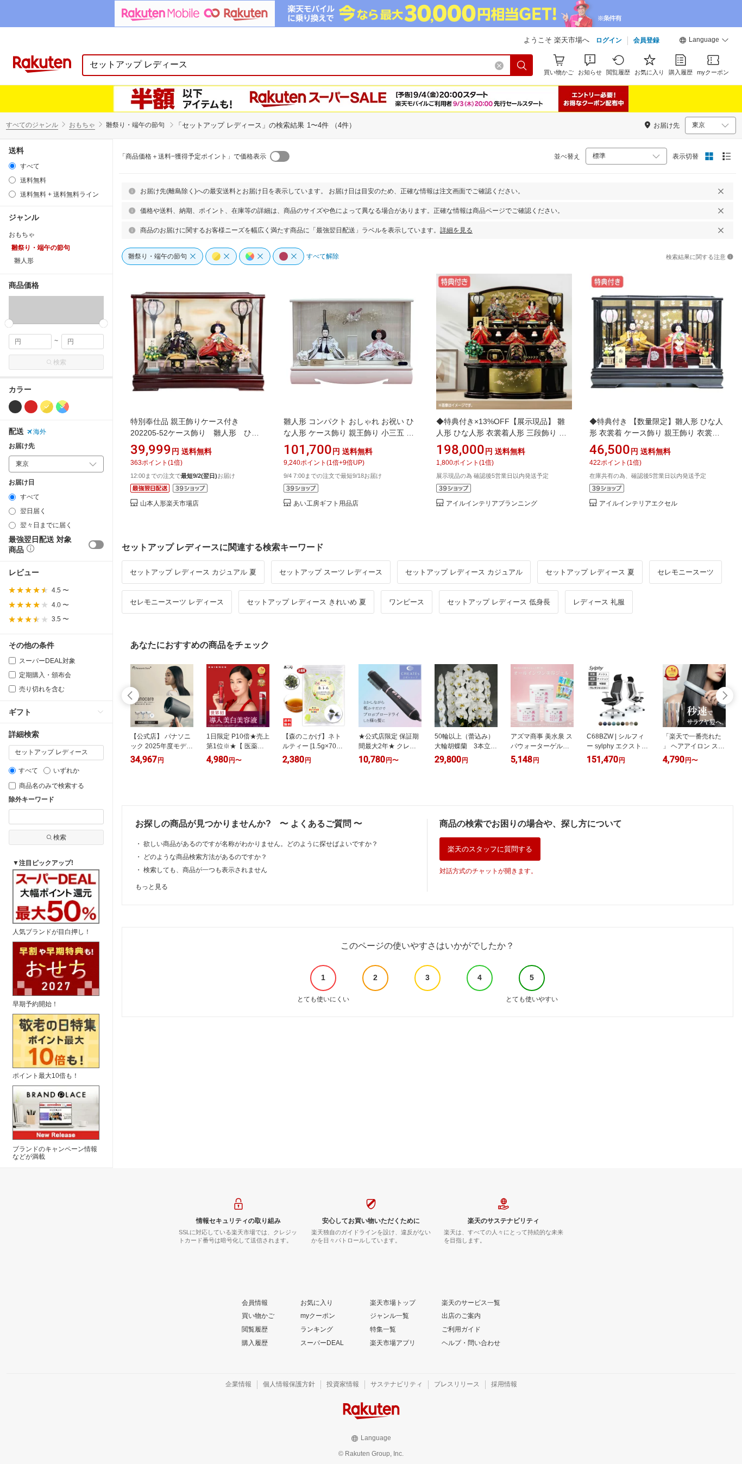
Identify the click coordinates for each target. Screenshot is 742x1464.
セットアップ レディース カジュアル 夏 (193, 572)
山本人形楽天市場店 (169, 503)
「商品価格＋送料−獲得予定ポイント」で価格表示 (192, 156)
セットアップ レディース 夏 (589, 572)
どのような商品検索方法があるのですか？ (205, 857)
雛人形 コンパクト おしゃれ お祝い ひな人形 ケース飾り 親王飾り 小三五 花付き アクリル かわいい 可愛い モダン (349, 433)
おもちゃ (82, 125)
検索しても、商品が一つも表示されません (205, 870)
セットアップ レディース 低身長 (498, 602)
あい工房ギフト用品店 (326, 503)
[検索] (522, 65)
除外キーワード (31, 799)
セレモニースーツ (685, 572)
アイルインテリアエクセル (638, 503)
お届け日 (22, 482)
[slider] (9, 323)
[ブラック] (15, 406)
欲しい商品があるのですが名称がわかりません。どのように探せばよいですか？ (260, 844)
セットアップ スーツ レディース (330, 572)
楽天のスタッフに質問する (490, 849)
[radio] (12, 165)
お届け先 (22, 446)
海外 (39, 432)
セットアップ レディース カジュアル (464, 572)
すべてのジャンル (32, 125)
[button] (704, 41)
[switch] (96, 544)
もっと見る (151, 887)
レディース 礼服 (599, 602)
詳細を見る (456, 230)
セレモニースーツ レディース (177, 602)
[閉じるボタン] (721, 191)
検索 (59, 362)
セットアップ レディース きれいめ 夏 (306, 602)
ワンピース (406, 602)
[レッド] (30, 406)
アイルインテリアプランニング (491, 503)
